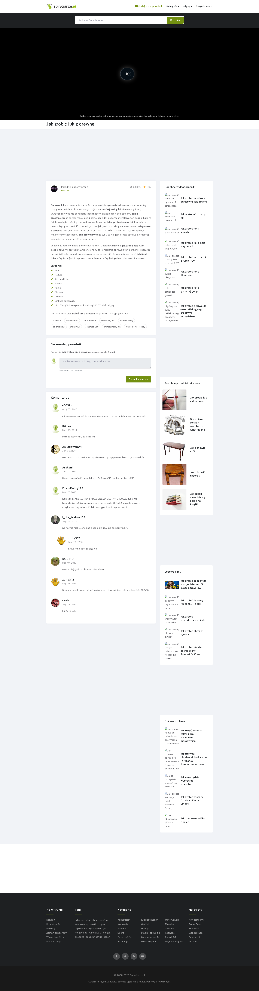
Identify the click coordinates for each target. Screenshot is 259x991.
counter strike (94, 936)
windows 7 (95, 932)
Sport (121, 932)
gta (104, 928)
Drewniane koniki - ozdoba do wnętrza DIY (197, 424)
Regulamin (195, 937)
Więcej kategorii (174, 941)
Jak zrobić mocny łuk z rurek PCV (193, 259)
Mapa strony (53, 941)
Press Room (195, 924)
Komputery (124, 919)
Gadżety (145, 924)
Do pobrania (53, 924)
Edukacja (123, 941)
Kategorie (171, 6)
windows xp (81, 924)
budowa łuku (72, 320)
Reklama (194, 928)
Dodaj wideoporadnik (150, 6)
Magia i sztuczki (150, 932)
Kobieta (122, 928)
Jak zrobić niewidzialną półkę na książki (197, 499)
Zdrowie (169, 928)
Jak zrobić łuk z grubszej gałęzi (189, 289)
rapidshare (81, 928)
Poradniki (170, 937)
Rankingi (51, 928)
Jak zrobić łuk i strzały (189, 230)
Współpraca (195, 932)
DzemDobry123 (72, 488)
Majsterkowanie (150, 937)
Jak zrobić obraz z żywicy (191, 632)
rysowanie (95, 928)
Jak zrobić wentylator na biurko (193, 618)
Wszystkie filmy (55, 937)
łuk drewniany (126, 320)
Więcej (186, 6)
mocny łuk (75, 326)
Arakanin (68, 467)
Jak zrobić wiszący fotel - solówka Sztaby (191, 800)
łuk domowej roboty (135, 326)
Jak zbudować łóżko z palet (192, 820)
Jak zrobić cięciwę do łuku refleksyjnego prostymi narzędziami (193, 311)
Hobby (145, 928)
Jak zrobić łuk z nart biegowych (192, 244)
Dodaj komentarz (138, 379)
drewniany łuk (108, 320)
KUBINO (68, 558)
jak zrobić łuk (58, 326)
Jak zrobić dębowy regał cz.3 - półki (191, 602)
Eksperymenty (149, 919)
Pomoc (193, 941)
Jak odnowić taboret (197, 474)
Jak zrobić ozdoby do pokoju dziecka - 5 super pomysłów (193, 584)
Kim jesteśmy (196, 919)
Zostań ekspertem (56, 932)
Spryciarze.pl (137, 975)
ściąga (106, 932)
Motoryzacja (172, 919)
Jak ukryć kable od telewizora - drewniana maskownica (191, 735)
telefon (104, 920)
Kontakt (50, 919)
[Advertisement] (129, 154)
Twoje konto (203, 6)
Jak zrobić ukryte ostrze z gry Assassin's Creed (191, 651)
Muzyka (169, 924)
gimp (103, 924)
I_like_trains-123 (73, 517)
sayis (65, 600)
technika (56, 320)
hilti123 (65, 190)
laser (107, 936)
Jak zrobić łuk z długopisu (189, 273)
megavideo (81, 932)
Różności (170, 932)
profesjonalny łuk (112, 326)
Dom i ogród (125, 937)
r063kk (67, 405)
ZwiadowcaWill (72, 446)
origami (79, 920)
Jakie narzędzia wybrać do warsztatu (189, 781)
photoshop (91, 920)
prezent (79, 936)
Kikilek (66, 426)
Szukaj (176, 20)
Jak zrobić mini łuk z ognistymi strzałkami (193, 199)
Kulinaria (123, 924)
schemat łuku (91, 326)
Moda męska (148, 941)
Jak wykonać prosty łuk (192, 216)
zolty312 (74, 538)
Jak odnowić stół (197, 449)
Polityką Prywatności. (158, 981)
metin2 (94, 924)
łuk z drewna (89, 320)
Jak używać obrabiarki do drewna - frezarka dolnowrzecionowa (193, 759)
